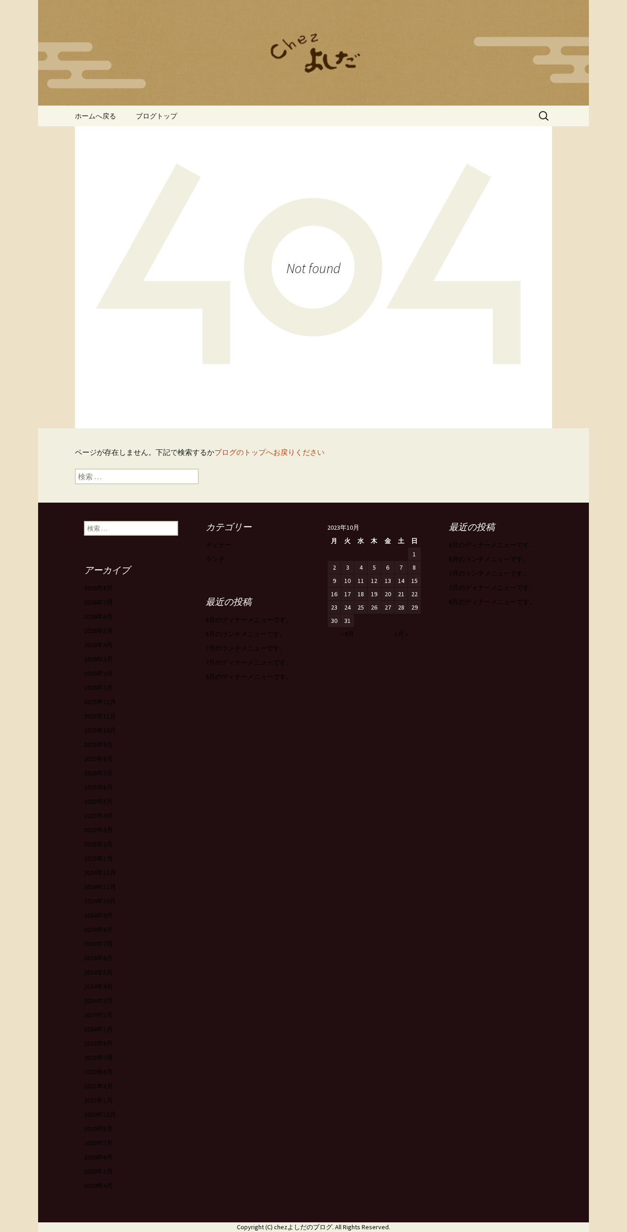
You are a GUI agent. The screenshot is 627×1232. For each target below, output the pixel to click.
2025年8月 (98, 759)
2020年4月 (98, 1186)
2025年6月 (98, 787)
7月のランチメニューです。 (489, 573)
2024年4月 (98, 986)
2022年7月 (98, 1057)
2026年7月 (98, 602)
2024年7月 (98, 944)
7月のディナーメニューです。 (492, 587)
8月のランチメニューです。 (489, 559)
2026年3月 (98, 659)
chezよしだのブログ (303, 1227)
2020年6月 (98, 1157)
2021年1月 (98, 1100)
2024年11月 (100, 887)
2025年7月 (98, 773)
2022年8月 (98, 1043)
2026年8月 (98, 588)
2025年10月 (100, 730)
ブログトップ (156, 116)
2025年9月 (98, 744)
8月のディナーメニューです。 (492, 545)
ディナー (218, 545)
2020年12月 (100, 1114)
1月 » (401, 634)
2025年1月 (98, 858)
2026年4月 (98, 645)
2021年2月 (98, 1086)
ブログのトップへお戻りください (269, 452)
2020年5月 (98, 1171)
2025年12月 (100, 702)
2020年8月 (98, 1129)
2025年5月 (98, 801)
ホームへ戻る (95, 116)
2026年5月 (98, 631)
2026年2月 (98, 673)
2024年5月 (98, 972)
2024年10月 (100, 901)
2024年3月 (98, 1001)
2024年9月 (98, 915)
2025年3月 (98, 830)
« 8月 (347, 634)
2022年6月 (98, 1072)
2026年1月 (98, 687)
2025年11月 (100, 716)
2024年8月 (98, 929)
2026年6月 (98, 616)
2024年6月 (98, 958)
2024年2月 (98, 1015)
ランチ (215, 559)
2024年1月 (98, 1029)
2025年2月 (98, 844)
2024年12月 (100, 872)
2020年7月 (98, 1143)
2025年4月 (98, 816)
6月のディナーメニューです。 (492, 602)
